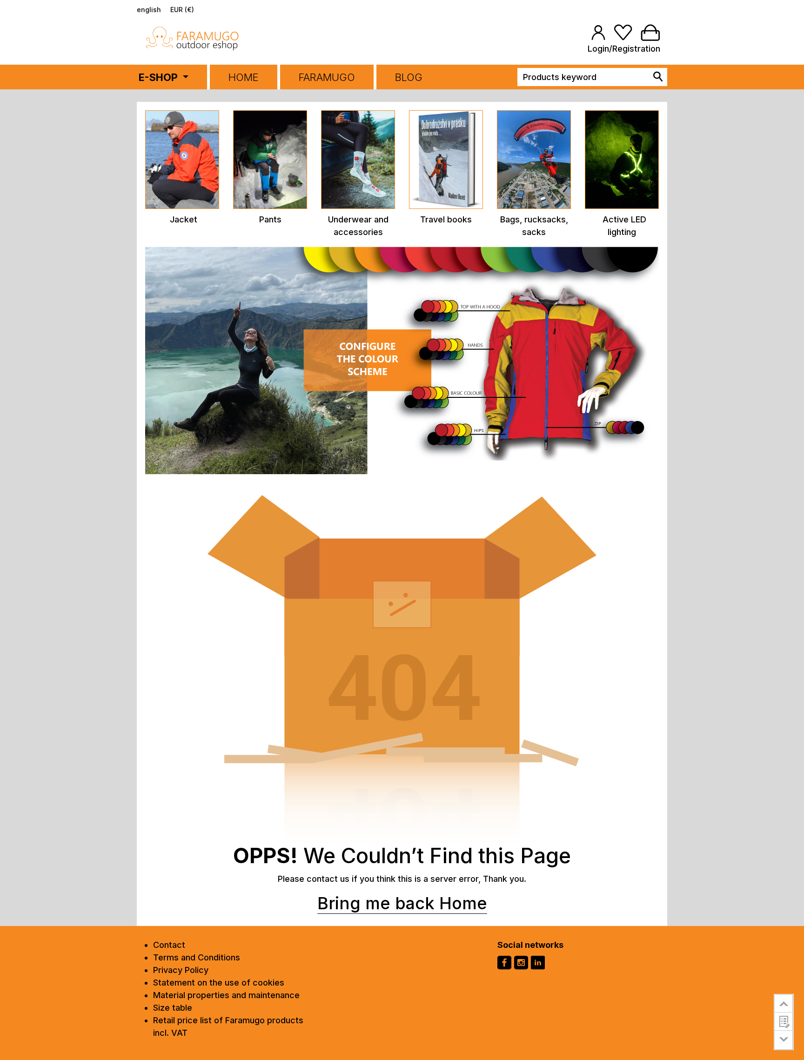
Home (243, 77)
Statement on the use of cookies (218, 982)
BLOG (408, 77)
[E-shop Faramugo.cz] (192, 38)
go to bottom (784, 1040)
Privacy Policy (180, 970)
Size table (172, 1008)
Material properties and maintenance (226, 995)
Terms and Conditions (196, 957)
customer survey (784, 1021)
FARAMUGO (327, 77)
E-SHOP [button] (159, 77)
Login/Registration (624, 49)
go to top (784, 1003)
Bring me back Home (402, 903)
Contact (169, 945)
